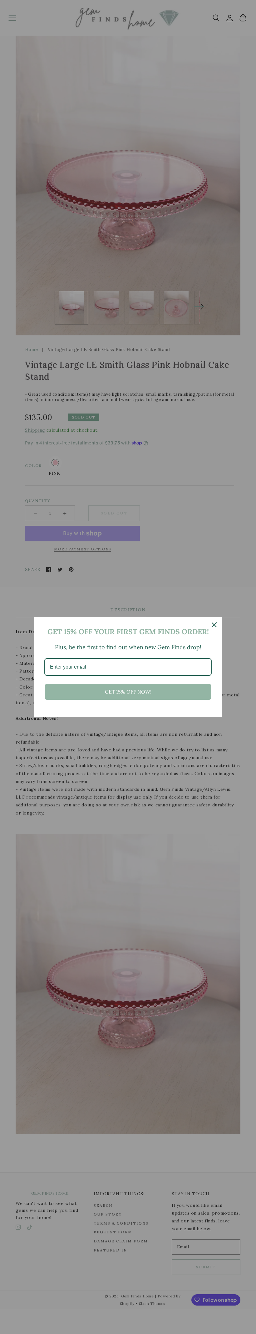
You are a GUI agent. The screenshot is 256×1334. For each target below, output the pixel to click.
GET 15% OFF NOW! (128, 692)
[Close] (214, 624)
